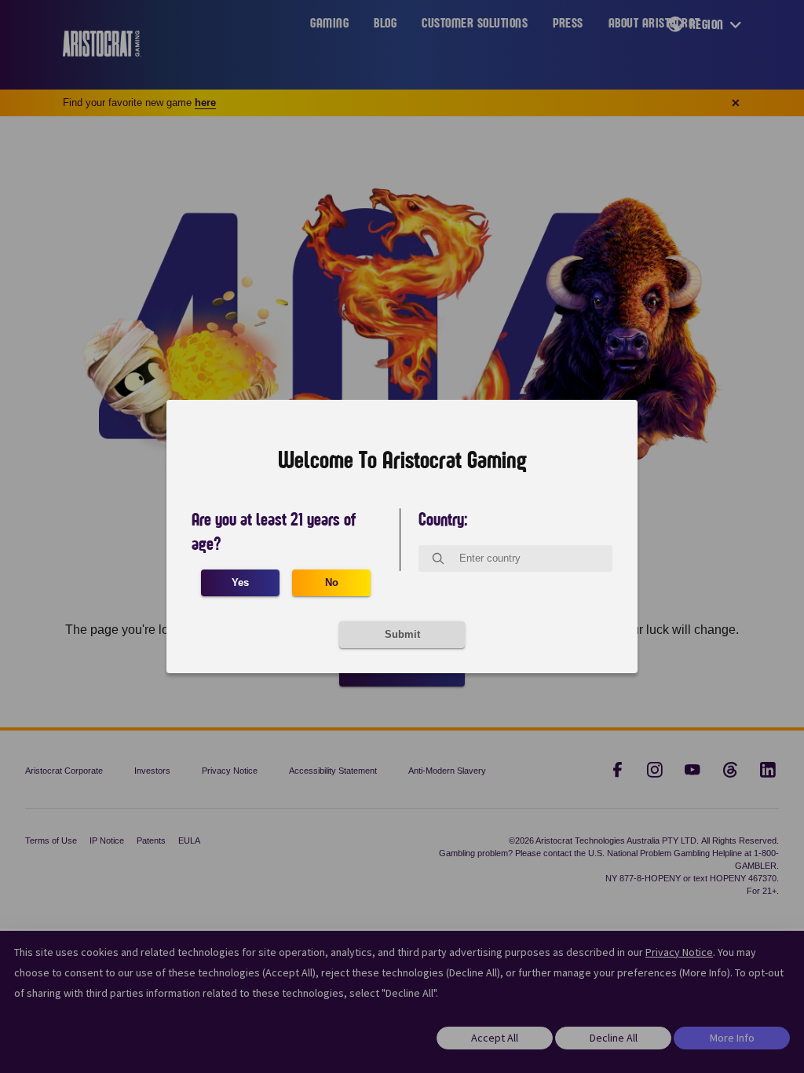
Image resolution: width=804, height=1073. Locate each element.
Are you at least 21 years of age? (274, 532)
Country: (443, 520)
